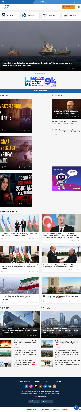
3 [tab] (39, 73)
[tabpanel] (40, 46)
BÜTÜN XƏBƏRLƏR (40, 91)
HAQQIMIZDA (25, 381)
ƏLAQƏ (37, 381)
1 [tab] (35, 73)
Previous (2, 46)
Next (78, 46)
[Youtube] (40, 386)
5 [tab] (42, 73)
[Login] (78, 2)
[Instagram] (31, 386)
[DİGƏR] (78, 7)
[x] (36, 386)
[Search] (74, 2)
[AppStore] (47, 402)
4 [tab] (40, 73)
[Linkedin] (50, 386)
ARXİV (48, 381)
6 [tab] (44, 73)
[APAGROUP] (40, 396)
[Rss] (54, 386)
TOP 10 (58, 381)
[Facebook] (26, 386)
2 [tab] (37, 73)
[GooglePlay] (34, 402)
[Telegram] (45, 386)
